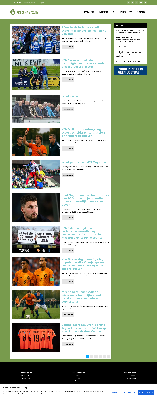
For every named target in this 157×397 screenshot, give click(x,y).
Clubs (114, 12)
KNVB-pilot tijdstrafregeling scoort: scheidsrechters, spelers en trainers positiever (83, 132)
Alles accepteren (146, 393)
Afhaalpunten (131, 378)
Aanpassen (115, 393)
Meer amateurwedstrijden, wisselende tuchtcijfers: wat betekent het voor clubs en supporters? (81, 296)
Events (123, 12)
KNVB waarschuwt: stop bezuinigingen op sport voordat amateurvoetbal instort (84, 63)
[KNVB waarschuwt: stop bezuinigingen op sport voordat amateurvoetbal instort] (36, 74)
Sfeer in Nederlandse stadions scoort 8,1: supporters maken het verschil (85, 30)
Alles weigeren (129, 393)
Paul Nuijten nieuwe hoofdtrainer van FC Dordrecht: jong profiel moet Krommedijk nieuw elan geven (85, 199)
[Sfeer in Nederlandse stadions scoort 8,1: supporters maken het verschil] (36, 40)
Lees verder (68, 47)
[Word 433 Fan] (36, 109)
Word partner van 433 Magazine (84, 162)
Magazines (89, 12)
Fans (131, 12)
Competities (102, 12)
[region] (78, 390)
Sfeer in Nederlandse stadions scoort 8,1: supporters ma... (44, 3)
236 (104, 357)
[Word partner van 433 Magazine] (36, 174)
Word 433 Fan (71, 96)
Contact (133, 375)
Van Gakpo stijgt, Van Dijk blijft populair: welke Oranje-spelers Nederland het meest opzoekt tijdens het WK (84, 263)
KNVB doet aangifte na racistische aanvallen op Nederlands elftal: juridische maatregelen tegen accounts (82, 232)
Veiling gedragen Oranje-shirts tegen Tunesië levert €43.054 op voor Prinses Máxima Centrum (84, 328)
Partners (141, 12)
